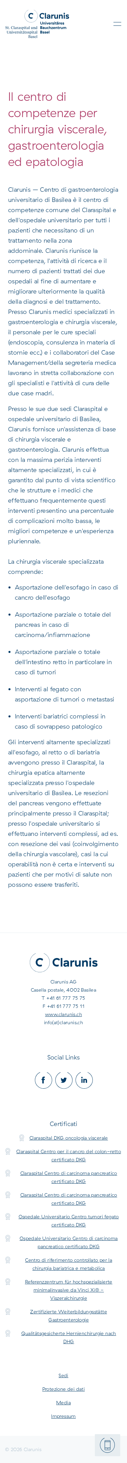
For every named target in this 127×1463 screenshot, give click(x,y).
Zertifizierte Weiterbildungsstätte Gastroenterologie (68, 1316)
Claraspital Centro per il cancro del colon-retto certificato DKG (68, 1155)
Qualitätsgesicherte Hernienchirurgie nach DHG (68, 1337)
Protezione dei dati (63, 1389)
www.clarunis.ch (63, 1014)
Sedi (63, 1375)
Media (63, 1403)
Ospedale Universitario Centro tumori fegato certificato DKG (69, 1221)
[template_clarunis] (37, 24)
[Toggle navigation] (117, 24)
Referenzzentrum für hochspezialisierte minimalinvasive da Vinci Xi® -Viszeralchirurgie (68, 1290)
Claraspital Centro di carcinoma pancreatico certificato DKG (68, 1177)
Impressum (63, 1416)
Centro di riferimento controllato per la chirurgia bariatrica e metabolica (68, 1264)
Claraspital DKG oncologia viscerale (68, 1138)
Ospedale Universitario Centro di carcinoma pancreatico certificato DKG (69, 1242)
